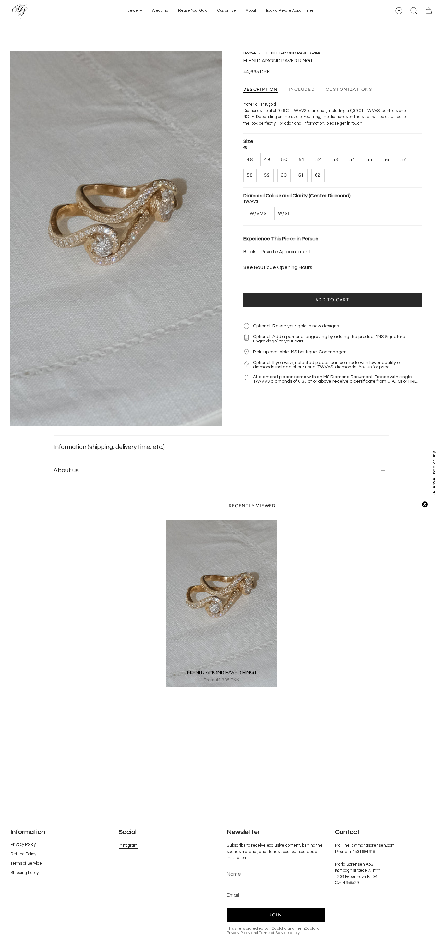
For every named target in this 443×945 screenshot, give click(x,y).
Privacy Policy (23, 845)
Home (249, 53)
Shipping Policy (24, 873)
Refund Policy (23, 854)
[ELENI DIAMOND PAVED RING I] (221, 603)
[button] (135, 11)
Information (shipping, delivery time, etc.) (109, 447)
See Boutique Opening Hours (277, 266)
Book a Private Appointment (277, 251)
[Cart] (428, 10)
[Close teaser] (425, 504)
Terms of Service (26, 863)
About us (66, 470)
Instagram (128, 845)
